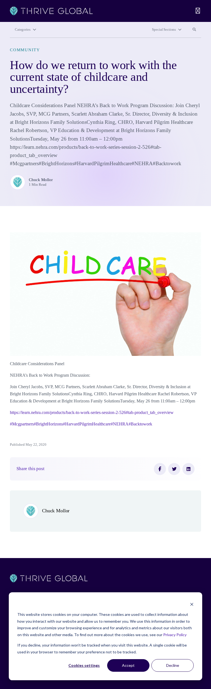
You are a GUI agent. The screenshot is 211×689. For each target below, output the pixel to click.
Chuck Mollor (41, 180)
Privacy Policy (175, 634)
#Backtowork (140, 424)
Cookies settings (84, 665)
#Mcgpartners (22, 424)
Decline (172, 665)
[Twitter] (174, 469)
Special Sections (164, 30)
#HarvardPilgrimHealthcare (87, 424)
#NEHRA (120, 424)
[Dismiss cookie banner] (192, 604)
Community (25, 50)
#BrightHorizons (48, 424)
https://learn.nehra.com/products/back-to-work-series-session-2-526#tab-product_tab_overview (92, 412)
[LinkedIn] (188, 469)
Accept (128, 665)
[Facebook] (160, 469)
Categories (22, 30)
